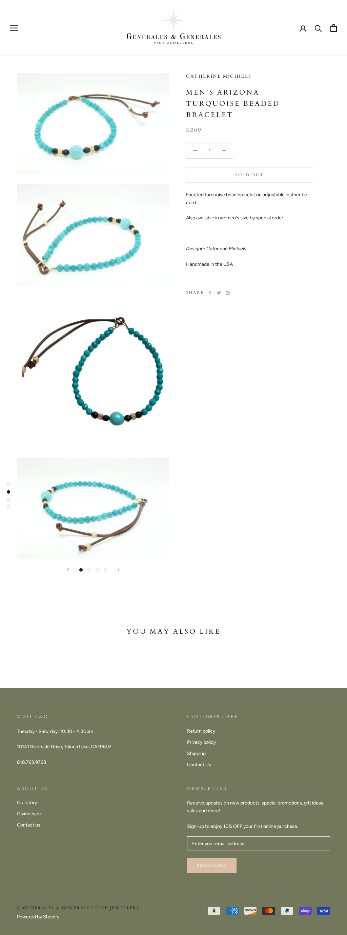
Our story (27, 802)
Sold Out (249, 175)
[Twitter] (219, 293)
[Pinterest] (228, 293)
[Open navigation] (14, 28)
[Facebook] (210, 293)
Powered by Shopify (38, 917)
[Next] (119, 569)
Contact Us (199, 765)
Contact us (28, 825)
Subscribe (212, 865)
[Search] (318, 28)
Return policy (201, 731)
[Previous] (68, 569)
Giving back (29, 814)
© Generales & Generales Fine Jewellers (78, 908)
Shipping (196, 753)
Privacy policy (201, 742)
